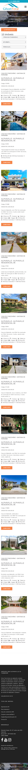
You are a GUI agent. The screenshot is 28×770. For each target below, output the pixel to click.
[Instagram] (9, 740)
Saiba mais (6, 103)
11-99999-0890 (15, 1)
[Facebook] (2, 740)
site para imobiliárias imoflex (14, 766)
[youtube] (5, 740)
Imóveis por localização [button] (7, 760)
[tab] (14, 760)
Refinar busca (10, 29)
